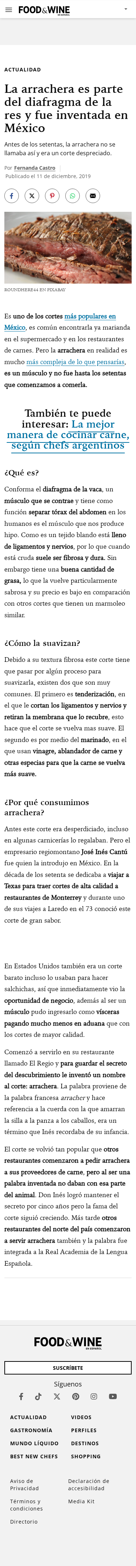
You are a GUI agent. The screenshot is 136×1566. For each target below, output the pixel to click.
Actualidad (22, 69)
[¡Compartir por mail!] (93, 196)
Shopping (86, 1456)
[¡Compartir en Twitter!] (32, 196)
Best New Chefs (34, 1456)
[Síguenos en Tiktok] (38, 1396)
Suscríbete (68, 1367)
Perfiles (84, 1430)
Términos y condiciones (26, 1505)
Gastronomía (31, 1430)
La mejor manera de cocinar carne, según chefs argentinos (68, 434)
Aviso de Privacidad (24, 1485)
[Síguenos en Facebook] (21, 1396)
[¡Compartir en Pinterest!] (52, 196)
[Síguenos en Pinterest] (75, 1396)
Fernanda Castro (34, 167)
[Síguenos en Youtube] (113, 1396)
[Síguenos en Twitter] (57, 1396)
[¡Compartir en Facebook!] (11, 196)
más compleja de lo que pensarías (75, 362)
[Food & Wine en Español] (44, 9)
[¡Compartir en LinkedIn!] (72, 196)
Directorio (24, 1521)
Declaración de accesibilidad (89, 1485)
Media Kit (81, 1501)
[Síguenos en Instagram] (94, 1396)
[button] (8, 9)
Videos (81, 1417)
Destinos (85, 1443)
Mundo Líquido (34, 1443)
